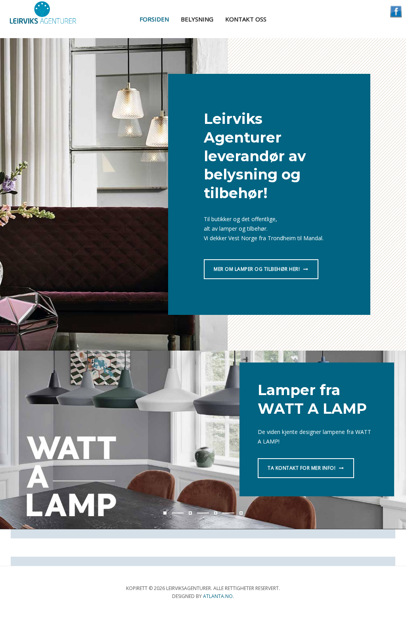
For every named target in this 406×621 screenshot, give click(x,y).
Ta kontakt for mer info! (302, 468)
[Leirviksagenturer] (42, 13)
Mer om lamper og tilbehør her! (257, 269)
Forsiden (154, 19)
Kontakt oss (245, 19)
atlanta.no (218, 596)
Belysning (197, 19)
